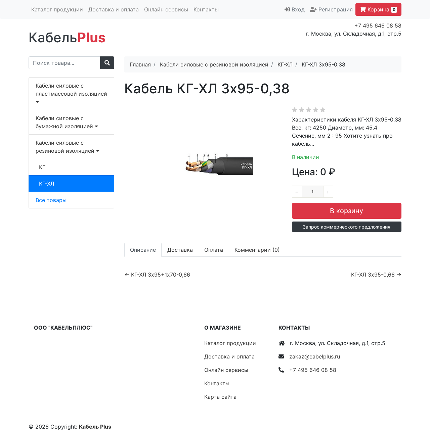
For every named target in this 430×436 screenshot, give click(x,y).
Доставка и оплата (113, 9)
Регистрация (335, 9)
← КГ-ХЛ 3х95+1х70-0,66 (157, 274)
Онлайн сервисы (166, 9)
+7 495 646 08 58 (377, 25)
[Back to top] (414, 404)
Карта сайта (220, 396)
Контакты (206, 9)
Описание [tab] (143, 249)
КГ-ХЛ (46, 183)
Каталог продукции (57, 9)
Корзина (380, 9)
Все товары (51, 200)
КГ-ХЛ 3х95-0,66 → (376, 274)
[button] (346, 227)
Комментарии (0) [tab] (257, 249)
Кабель (67, 37)
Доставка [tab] (180, 249)
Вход (298, 9)
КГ (42, 167)
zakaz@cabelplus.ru (314, 356)
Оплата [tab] (213, 249)
